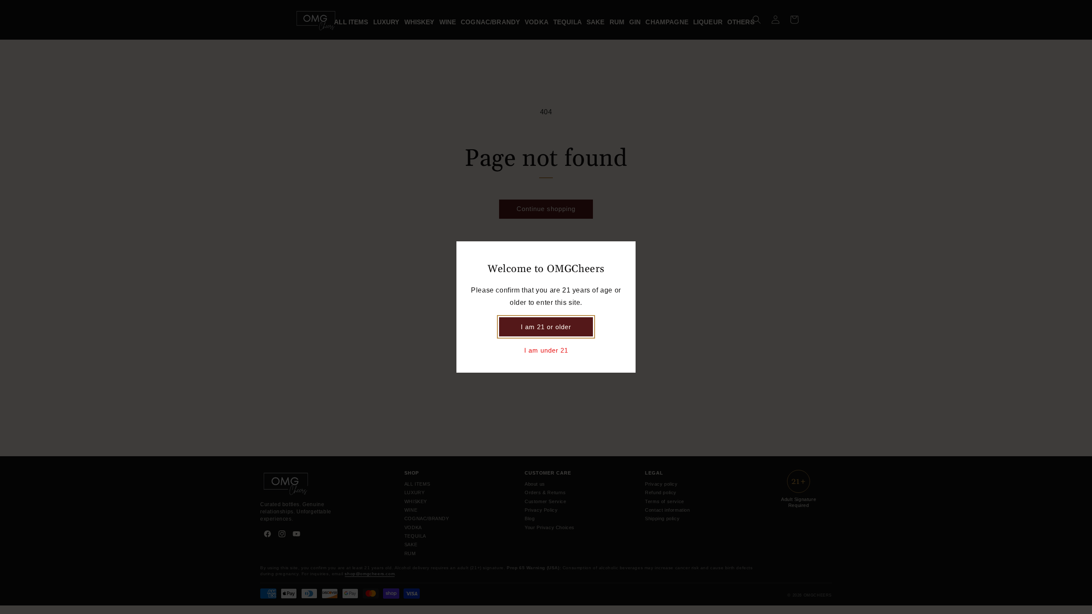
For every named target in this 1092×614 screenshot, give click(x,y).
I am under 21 (546, 350)
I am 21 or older (546, 326)
